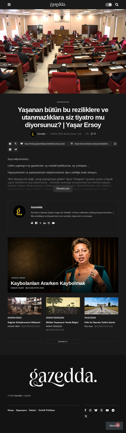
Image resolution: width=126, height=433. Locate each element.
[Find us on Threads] (101, 410)
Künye (11, 410)
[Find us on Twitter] (86, 416)
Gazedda (41, 134)
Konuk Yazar (18, 278)
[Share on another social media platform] (15, 149)
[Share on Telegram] (10, 149)
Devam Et (63, 342)
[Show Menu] (9, 4)
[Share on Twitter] (15, 143)
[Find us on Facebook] (85, 410)
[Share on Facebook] (10, 143)
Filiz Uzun (90, 318)
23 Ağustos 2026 (31, 326)
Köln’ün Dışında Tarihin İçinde (100, 322)
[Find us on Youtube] (107, 410)
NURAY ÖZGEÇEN (55, 318)
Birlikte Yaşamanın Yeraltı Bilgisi (62, 322)
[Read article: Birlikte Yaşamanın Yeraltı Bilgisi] (63, 305)
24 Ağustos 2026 (35, 288)
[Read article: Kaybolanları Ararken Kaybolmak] (63, 265)
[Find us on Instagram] (90, 410)
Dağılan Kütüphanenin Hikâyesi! (24, 322)
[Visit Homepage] (58, 5)
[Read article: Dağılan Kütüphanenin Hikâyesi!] (24, 305)
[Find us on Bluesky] (95, 410)
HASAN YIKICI (15, 318)
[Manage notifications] (117, 425)
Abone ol (114, 425)
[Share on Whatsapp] (115, 143)
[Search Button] (116, 4)
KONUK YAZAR (17, 288)
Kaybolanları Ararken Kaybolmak (48, 283)
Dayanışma (21, 410)
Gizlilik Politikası (47, 410)
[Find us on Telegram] (113, 410)
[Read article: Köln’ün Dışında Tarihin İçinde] (101, 305)
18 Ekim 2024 (56, 134)
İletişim (32, 410)
